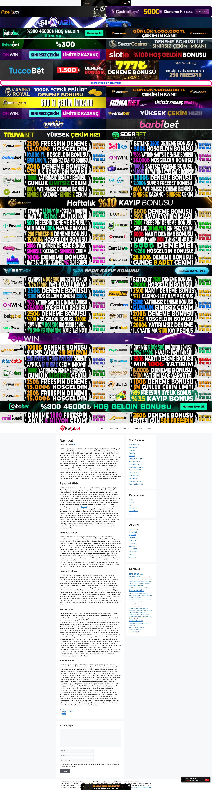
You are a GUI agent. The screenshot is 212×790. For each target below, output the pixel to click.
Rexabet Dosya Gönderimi (134, 587)
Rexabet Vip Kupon (147, 616)
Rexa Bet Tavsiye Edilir (145, 614)
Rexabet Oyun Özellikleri (134, 604)
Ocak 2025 (132, 546)
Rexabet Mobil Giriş (135, 470)
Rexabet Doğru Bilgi (145, 587)
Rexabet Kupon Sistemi (147, 599)
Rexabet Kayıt (133, 478)
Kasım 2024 (133, 552)
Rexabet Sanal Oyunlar (134, 610)
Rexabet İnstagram (135, 464)
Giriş (63, 709)
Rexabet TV (140, 616)
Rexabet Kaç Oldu (135, 481)
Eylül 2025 (132, 535)
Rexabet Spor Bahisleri (141, 612)
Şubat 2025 (133, 543)
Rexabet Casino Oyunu (134, 583)
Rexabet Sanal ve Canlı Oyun (146, 610)
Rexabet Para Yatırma (144, 604)
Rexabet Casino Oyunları (146, 581)
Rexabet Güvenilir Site (134, 595)
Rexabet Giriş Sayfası (136, 459)
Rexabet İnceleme (114, 428)
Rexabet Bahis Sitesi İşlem (134, 579)
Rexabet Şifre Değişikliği (134, 631)
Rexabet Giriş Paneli (133, 593)
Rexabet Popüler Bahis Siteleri (135, 606)
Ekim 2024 (132, 554)
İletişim (148, 428)
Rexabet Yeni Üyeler (133, 623)
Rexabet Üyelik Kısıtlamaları (135, 629)
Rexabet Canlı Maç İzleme (134, 581)
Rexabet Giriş (126, 428)
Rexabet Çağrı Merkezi (134, 625)
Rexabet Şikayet (138, 428)
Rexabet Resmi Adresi (133, 608)
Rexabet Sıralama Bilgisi (134, 614)
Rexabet (103, 428)
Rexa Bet (141, 574)
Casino (131, 502)
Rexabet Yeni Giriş (136, 621)
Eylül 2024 (132, 557)
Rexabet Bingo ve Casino (146, 579)
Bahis (131, 499)
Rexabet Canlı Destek (136, 467)
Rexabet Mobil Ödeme (133, 601)
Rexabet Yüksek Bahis (143, 623)
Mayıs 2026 (133, 532)
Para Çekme (133, 508)
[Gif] (106, 203)
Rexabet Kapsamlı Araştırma (135, 599)
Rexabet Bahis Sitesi (145, 577)
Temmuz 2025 (134, 538)
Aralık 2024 (133, 549)
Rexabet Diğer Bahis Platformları (136, 585)
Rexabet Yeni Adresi (133, 618)
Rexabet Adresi (134, 444)
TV (130, 514)
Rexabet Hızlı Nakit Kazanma (135, 597)
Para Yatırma (133, 511)
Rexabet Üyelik (134, 475)
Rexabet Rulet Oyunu (143, 608)
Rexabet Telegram (133, 616)
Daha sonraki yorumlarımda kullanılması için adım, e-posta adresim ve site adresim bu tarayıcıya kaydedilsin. (90, 765)
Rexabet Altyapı (134, 461)
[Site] (53, 146)
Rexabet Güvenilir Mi (136, 484)
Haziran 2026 (133, 529)
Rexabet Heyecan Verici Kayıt (145, 595)
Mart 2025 (132, 540)
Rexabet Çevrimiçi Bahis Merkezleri (136, 627)
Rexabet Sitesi (132, 612)
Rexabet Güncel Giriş (143, 593)
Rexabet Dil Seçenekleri (145, 583)
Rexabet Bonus (134, 473)
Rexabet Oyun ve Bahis (144, 601)
